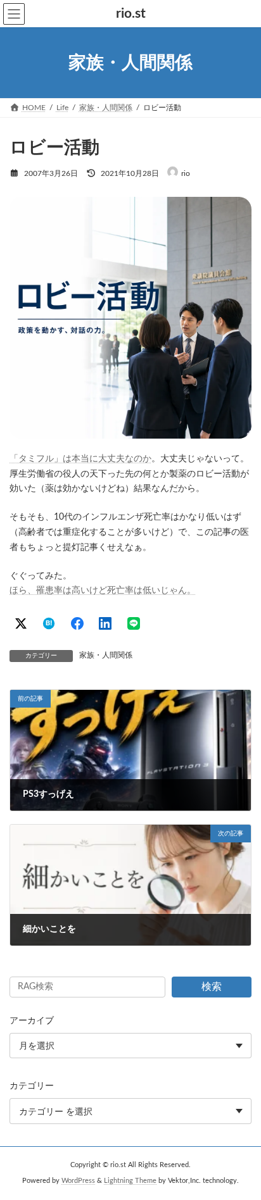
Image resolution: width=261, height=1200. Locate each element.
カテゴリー (32, 1086)
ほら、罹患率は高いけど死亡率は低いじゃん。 (103, 590)
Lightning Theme (130, 1181)
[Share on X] (21, 623)
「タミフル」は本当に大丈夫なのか (80, 458)
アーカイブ (32, 1020)
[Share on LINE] (133, 623)
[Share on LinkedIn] (105, 623)
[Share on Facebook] (77, 623)
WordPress (78, 1181)
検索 (211, 987)
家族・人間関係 (105, 655)
